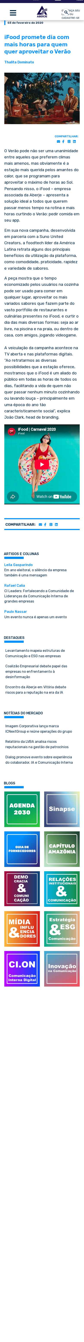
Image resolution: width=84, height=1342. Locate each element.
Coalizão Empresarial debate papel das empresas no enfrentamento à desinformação (36, 671)
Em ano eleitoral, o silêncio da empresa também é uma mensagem (35, 570)
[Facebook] (63, 142)
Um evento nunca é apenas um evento (35, 614)
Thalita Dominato (19, 62)
